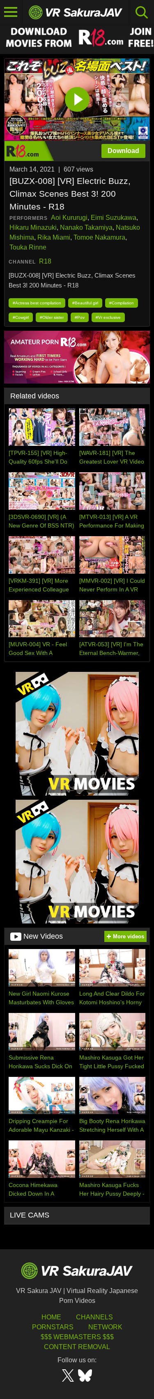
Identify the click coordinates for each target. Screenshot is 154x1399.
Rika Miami (53, 237)
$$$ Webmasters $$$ (77, 1336)
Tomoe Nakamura (99, 237)
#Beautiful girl (85, 303)
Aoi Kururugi (69, 217)
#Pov (80, 317)
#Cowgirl (21, 317)
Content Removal (77, 1346)
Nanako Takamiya (86, 227)
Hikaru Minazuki (33, 227)
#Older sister (52, 317)
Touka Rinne (27, 247)
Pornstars (53, 1327)
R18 (45, 261)
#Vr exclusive (108, 317)
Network (105, 1327)
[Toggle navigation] (11, 12)
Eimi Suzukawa (113, 217)
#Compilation (121, 303)
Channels (94, 1317)
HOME (51, 1317)
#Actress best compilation (37, 303)
